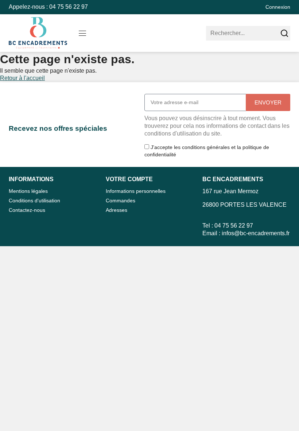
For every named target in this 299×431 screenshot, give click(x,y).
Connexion (277, 7)
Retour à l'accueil (22, 78)
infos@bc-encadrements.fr (256, 233)
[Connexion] (255, 7)
